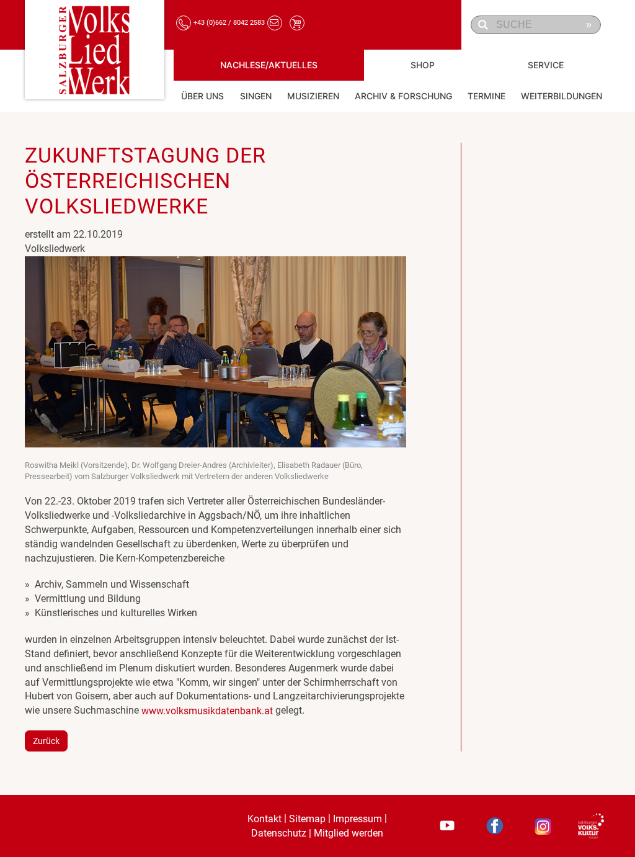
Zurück (46, 741)
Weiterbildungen (561, 96)
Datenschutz (278, 833)
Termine (486, 96)
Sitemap (307, 819)
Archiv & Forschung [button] (403, 96)
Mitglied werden (348, 833)
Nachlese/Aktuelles (269, 65)
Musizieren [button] (313, 96)
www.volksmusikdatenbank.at (207, 711)
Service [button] (546, 65)
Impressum (357, 819)
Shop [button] (423, 65)
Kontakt (264, 819)
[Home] (94, 49)
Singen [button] (256, 96)
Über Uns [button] (202, 96)
